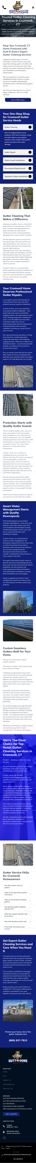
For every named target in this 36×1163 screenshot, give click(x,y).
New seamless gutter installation (17, 1109)
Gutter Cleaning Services (13, 1098)
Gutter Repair (8, 1104)
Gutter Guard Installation (14, 1101)
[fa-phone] (4, 9)
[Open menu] (33, 7)
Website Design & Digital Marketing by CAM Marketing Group (17, 1154)
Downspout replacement (13, 1106)
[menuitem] (18, 1072)
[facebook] (4, 1138)
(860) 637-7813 (14, 92)
